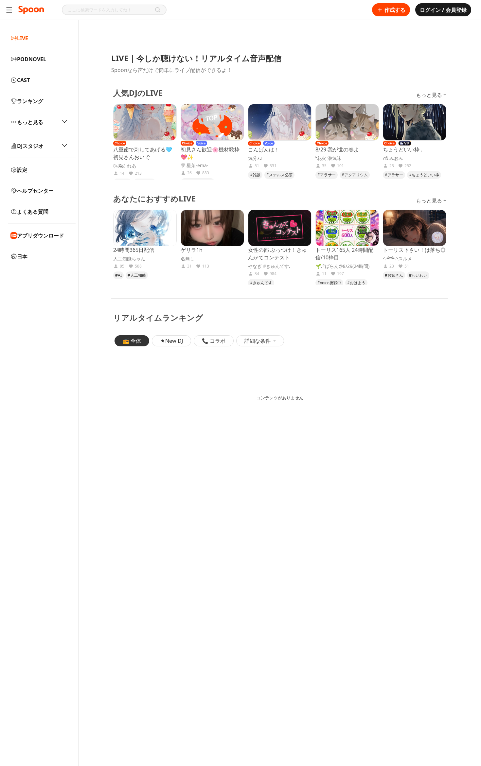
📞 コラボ (213, 340)
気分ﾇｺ (255, 158)
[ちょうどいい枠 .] (414, 122)
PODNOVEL (31, 59)
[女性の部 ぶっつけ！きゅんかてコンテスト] (279, 228)
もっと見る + (431, 94)
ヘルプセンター (35, 190)
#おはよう (356, 283)
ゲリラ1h (192, 249)
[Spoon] (31, 10)
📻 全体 (132, 340)
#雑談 (255, 175)
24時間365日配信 (133, 249)
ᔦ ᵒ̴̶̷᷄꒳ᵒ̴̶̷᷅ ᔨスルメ (397, 259)
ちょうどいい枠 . (402, 149)
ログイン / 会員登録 (443, 9)
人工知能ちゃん (129, 259)
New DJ (174, 340)
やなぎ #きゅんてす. (269, 266)
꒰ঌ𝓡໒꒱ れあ (124, 166)
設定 (22, 169)
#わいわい (418, 275)
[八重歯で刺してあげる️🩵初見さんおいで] (145, 122)
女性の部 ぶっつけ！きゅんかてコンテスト (277, 253)
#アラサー (326, 175)
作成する (394, 9)
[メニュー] (9, 10)
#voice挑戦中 (329, 283)
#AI (118, 275)
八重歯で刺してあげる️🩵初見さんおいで (142, 153)
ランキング (30, 101)
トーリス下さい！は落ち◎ (414, 249)
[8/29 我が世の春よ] (347, 122)
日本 (22, 256)
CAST (23, 80)
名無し (187, 259)
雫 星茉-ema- (194, 165)
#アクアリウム (355, 175)
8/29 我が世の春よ (337, 149)
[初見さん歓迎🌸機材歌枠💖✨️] (212, 122)
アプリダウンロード (40, 235)
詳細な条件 (257, 340)
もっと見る (30, 122)
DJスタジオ (30, 145)
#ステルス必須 (279, 175)
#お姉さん (394, 275)
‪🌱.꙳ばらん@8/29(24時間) (342, 266)
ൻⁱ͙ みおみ (393, 158)
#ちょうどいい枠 (424, 175)
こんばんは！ (263, 149)
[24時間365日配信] (145, 228)
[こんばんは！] (279, 122)
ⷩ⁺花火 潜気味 (328, 158)
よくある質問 (32, 211)
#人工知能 (137, 275)
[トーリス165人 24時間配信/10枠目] (347, 228)
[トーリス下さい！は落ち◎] (414, 228)
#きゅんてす (261, 283)
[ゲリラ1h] (212, 228)
